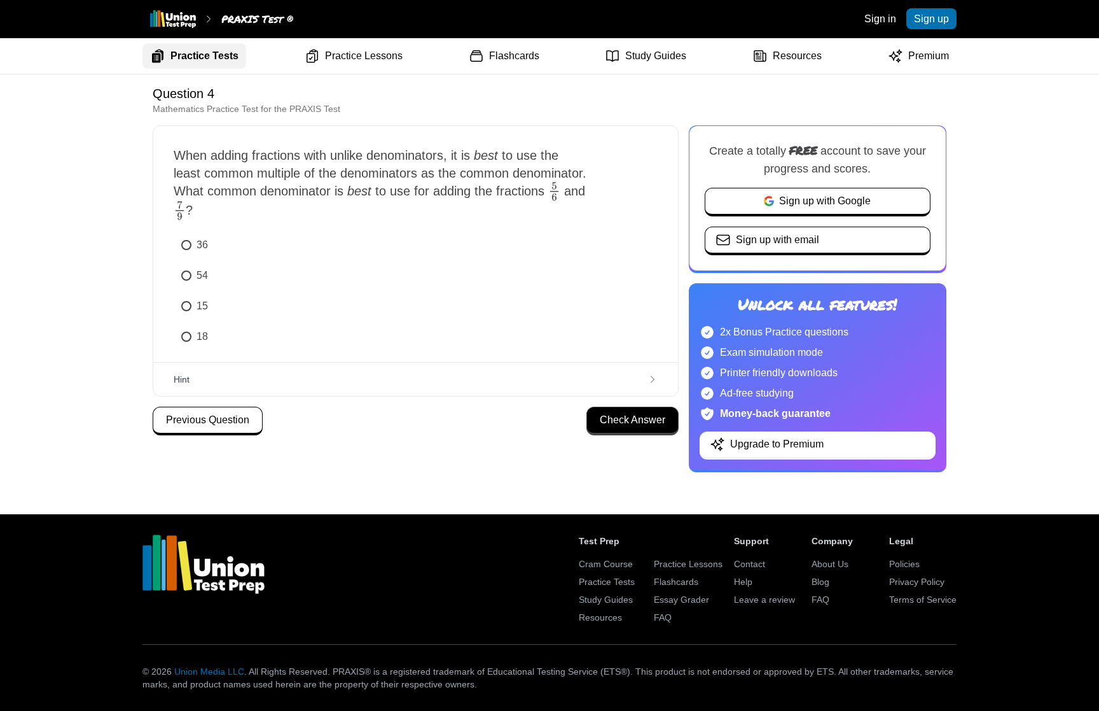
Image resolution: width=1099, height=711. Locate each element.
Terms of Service (923, 600)
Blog (820, 582)
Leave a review (764, 600)
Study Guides (655, 55)
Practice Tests (204, 55)
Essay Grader (681, 600)
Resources (797, 55)
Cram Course (606, 564)
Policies (904, 564)
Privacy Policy (916, 582)
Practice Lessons (364, 55)
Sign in (880, 18)
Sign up (931, 18)
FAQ (663, 617)
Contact (749, 564)
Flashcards (514, 55)
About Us (830, 564)
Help (743, 582)
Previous (207, 419)
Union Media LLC (209, 671)
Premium (928, 55)
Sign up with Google (825, 200)
